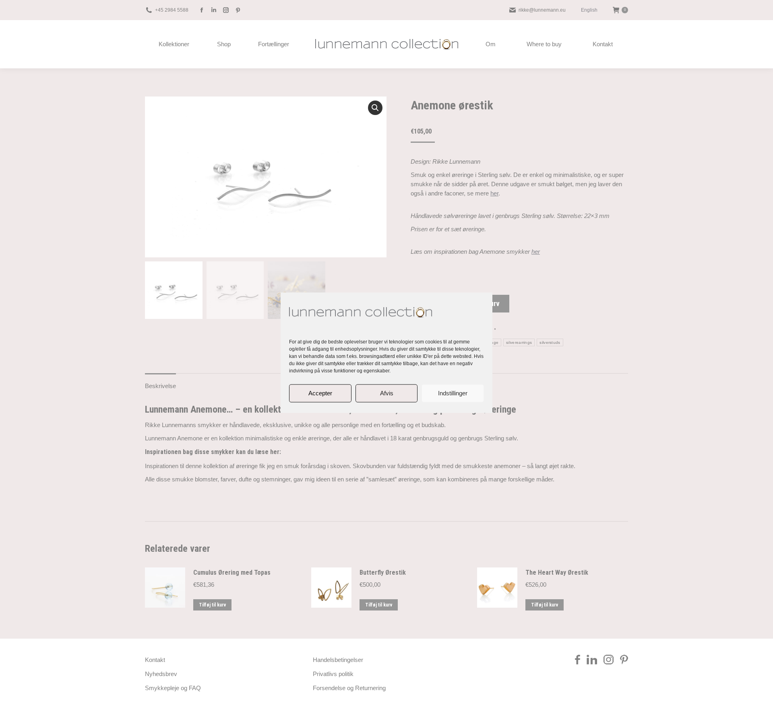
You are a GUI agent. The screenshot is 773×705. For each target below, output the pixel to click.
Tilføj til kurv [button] (212, 605)
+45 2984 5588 (171, 10)
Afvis (386, 393)
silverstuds (549, 342)
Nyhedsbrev (161, 673)
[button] (375, 108)
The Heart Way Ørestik (556, 572)
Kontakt (155, 659)
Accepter (320, 393)
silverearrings (519, 342)
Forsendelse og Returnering (349, 687)
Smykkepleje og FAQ (173, 687)
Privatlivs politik (333, 673)
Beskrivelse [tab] (160, 385)
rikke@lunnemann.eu (542, 10)
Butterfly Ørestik (383, 572)
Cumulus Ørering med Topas (232, 572)
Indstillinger (452, 393)
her (494, 193)
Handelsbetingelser (338, 659)
